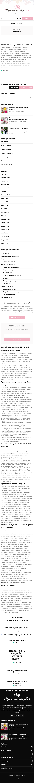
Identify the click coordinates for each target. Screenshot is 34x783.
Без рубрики (4, 141)
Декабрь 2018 (5, 184)
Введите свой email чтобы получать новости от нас (17, 330)
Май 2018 (4, 209)
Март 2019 (4, 174)
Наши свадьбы (5, 157)
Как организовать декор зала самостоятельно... (18, 129)
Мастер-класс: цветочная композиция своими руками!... (19, 118)
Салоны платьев (6, 286)
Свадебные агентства (9, 289)
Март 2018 (4, 215)
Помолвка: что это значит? (17, 640)
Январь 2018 (5, 222)
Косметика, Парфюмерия (10, 267)
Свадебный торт (6, 297)
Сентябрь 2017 (5, 236)
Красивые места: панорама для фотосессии (17, 671)
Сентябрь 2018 (5, 195)
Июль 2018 (4, 202)
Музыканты (6, 272)
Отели (5, 278)
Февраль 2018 (5, 219)
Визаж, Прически (8, 261)
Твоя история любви (26, 87)
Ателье (5, 253)
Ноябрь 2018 (5, 188)
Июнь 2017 (4, 243)
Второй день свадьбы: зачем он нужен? (17, 654)
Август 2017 (4, 240)
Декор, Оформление (7, 264)
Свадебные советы (7, 164)
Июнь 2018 (4, 205)
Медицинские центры (9, 270)
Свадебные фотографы (10, 292)
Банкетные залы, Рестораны (9, 256)
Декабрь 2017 (5, 226)
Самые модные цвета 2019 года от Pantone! (17, 628)
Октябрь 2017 (5, 233)
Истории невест (5, 42)
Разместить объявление (17, 317)
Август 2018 (4, 198)
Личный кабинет (27, 18)
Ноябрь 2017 (5, 229)
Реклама (3, 161)
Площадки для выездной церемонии (14, 281)
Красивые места (6, 149)
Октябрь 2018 (5, 191)
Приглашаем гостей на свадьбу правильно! (17, 682)
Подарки (5, 283)
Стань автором (14, 87)
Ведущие (4, 259)
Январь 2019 (5, 181)
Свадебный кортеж (9, 294)
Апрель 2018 (5, 212)
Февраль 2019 (5, 177)
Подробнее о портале (17, 715)
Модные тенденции (7, 153)
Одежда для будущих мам (11, 275)
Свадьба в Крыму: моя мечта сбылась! (16, 45)
